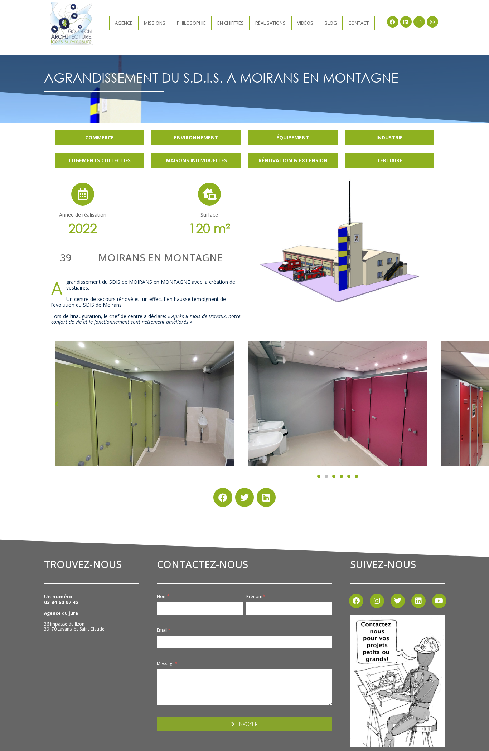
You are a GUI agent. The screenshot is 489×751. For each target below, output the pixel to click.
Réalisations (270, 23)
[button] (318, 476)
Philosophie (191, 23)
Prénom (254, 596)
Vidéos (305, 23)
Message (166, 664)
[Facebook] (392, 22)
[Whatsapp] (432, 22)
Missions (154, 23)
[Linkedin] (406, 22)
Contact (358, 23)
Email (163, 630)
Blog (331, 23)
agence (123, 23)
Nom (162, 596)
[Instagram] (419, 22)
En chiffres (230, 23)
